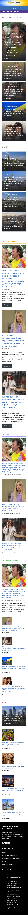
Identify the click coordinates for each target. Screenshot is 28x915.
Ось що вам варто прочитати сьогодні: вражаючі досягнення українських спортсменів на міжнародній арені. (14, 202)
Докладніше (7, 305)
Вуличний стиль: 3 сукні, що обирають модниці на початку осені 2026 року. (14, 224)
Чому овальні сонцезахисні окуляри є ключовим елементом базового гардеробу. (13, 744)
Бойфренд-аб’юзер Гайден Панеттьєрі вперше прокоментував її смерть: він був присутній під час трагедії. (13, 181)
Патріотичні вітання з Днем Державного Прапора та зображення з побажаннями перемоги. (14, 112)
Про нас (4, 861)
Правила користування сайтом (10, 858)
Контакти (4, 852)
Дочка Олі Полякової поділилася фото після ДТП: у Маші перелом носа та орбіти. (13, 790)
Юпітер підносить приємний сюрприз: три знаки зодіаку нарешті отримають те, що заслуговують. (14, 92)
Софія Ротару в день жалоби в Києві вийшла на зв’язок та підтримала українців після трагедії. (13, 717)
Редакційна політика (7, 864)
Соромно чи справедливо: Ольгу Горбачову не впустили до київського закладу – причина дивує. (13, 72)
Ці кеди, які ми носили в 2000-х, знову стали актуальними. (13, 767)
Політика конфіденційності (9, 855)
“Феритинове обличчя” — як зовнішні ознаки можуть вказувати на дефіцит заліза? (13, 814)
